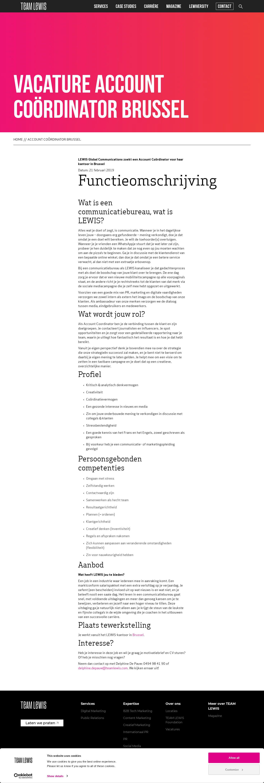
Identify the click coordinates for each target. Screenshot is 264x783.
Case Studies (126, 6)
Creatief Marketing (136, 725)
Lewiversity (198, 6)
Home (18, 139)
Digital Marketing (93, 711)
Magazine (173, 6)
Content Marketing (137, 718)
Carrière (151, 6)
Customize (232, 769)
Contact (224, 6)
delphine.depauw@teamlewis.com (103, 668)
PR (125, 739)
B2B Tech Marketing (137, 711)
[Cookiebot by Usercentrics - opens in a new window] (23, 776)
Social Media (132, 746)
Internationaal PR (135, 732)
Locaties (171, 711)
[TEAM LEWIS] (33, 6)
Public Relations (92, 718)
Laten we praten (40, 723)
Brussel (138, 635)
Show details (55, 776)
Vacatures (173, 729)
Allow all (234, 757)
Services (101, 6)
